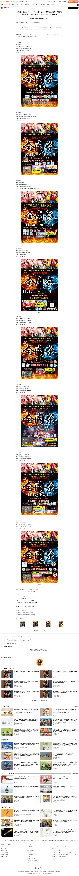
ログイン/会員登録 (74, 1)
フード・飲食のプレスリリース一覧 (12, 840)
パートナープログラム (28, 871)
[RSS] (43, 868)
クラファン (53, 4)
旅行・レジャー (17, 636)
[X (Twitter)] (10, 643)
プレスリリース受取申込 (31, 858)
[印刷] (15, 643)
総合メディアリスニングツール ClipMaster (60, 848)
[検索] (78, 5)
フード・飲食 (10, 636)
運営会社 (21, 871)
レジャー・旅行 (17, 640)
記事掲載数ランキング (5, 854)
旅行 (13, 4)
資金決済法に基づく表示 (55, 871)
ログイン (28, 848)
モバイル (44, 4)
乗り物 (48, 4)
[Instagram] (40, 868)
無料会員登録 (29, 846)
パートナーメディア (5, 852)
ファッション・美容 (18, 4)
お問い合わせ (39, 653)
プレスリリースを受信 (61, 1)
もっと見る (74, 706)
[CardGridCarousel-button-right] (62, 624)
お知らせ (28, 856)
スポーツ (32, 4)
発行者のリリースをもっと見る (39, 700)
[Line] (13, 643)
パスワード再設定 (30, 850)
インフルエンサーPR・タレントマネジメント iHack (62, 852)
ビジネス (36, 4)
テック (40, 4)
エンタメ (5, 4)
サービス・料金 (4, 848)
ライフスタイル (26, 4)
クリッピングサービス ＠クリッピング (59, 846)
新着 (2, 4)
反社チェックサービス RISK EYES (59, 856)
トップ (1, 840)
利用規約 (36, 871)
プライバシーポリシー (44, 871)
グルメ (9, 4)
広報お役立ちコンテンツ (5, 856)
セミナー (28, 862)
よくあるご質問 (30, 854)
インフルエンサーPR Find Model (58, 850)
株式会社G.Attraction (20, 22)
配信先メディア (4, 850)
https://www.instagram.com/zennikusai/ (24, 612)
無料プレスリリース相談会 (32, 860)
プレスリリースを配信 (51, 1)
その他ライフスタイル (26, 640)
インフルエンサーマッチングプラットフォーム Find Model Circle (65, 854)
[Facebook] (8, 643)
